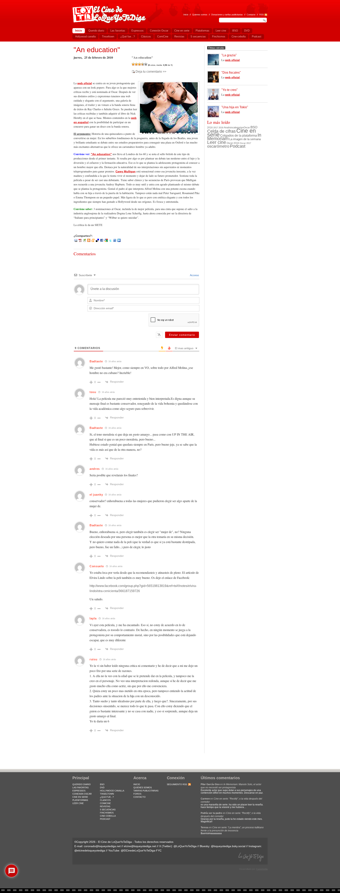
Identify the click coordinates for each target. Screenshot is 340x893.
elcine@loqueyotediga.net (140, 846)
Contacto (251, 14)
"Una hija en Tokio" (234, 107)
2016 (210, 127)
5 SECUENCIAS (107, 809)
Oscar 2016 (233, 143)
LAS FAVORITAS (80, 787)
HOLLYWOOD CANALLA (112, 790)
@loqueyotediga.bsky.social (228, 846)
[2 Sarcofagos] (136, 64)
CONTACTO (139, 797)
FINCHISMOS (107, 813)
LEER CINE (78, 803)
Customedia (262, 869)
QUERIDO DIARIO (81, 784)
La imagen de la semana (245, 139)
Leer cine (216, 142)
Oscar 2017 (245, 143)
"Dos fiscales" (231, 72)
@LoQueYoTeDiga (185, 846)
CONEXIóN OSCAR (82, 794)
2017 (215, 127)
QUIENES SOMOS (142, 787)
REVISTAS (105, 806)
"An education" (97, 50)
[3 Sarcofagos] (139, 64)
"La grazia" (229, 55)
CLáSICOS (105, 800)
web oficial (84, 83)
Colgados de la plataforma (238, 135)
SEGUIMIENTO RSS (177, 784)
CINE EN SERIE (80, 797)
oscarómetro (218, 146)
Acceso (194, 275)
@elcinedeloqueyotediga (89, 850)
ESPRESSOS (78, 790)
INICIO (136, 784)
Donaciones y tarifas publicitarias (227, 14)
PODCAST (105, 819)
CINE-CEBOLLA (108, 816)
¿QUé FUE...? (107, 797)
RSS (261, 14)
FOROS (137, 794)
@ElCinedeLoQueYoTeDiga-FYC (141, 850)
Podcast (237, 146)
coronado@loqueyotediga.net (102, 846)
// (257, 14)
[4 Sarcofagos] (142, 64)
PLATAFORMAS (80, 800)
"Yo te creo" (229, 90)
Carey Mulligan (125, 171)
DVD (102, 787)
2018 (221, 127)
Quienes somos (199, 14)
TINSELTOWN (107, 794)
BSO (253, 127)
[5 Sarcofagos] (145, 64)
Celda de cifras (221, 131)
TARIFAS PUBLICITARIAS (145, 790)
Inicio (185, 14)
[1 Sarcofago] (133, 64)
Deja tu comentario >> (151, 71)
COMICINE (105, 803)
